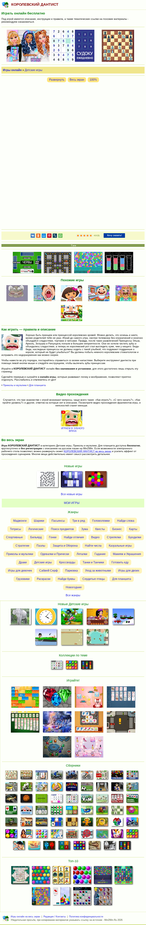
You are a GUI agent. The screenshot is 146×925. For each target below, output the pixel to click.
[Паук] (117, 799)
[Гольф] (132, 787)
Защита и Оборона (65, 545)
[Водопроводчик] (87, 834)
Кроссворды (67, 562)
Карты (133, 528)
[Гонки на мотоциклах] (56, 776)
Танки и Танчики (93, 562)
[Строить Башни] (71, 834)
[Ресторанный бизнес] (56, 787)
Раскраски (43, 578)
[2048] (71, 811)
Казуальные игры (120, 545)
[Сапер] (56, 666)
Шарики (39, 520)
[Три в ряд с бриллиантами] (79, 846)
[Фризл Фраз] (132, 811)
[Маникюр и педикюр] (117, 834)
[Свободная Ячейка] (11, 811)
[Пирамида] (26, 811)
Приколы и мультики (15, 385)
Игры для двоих (128, 570)
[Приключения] (109, 846)
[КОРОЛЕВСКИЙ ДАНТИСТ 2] (127, 293)
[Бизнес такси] (41, 822)
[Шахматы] (117, 811)
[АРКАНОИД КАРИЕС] (18, 293)
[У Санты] (41, 834)
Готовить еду (120, 562)
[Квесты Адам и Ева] (102, 822)
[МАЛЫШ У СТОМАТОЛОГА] (100, 293)
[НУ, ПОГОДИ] (72, 617)
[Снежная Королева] (56, 834)
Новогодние (74, 587)
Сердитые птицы (93, 578)
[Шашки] (71, 822)
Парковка (71, 570)
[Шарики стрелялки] (117, 776)
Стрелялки (114, 537)
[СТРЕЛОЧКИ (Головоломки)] (47, 480)
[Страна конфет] (11, 834)
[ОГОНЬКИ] (97, 638)
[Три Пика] (41, 811)
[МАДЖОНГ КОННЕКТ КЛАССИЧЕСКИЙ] (61, 876)
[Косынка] (132, 799)
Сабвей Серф (48, 570)
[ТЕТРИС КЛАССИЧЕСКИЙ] (61, 897)
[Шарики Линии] (132, 776)
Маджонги (20, 520)
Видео (95, 537)
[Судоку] (56, 799)
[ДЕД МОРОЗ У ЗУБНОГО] (73, 313)
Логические (35, 528)
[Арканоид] (71, 787)
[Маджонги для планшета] (41, 776)
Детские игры (33, 70)
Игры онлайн (12, 70)
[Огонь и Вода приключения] (49, 846)
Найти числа (93, 545)
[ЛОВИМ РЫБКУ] (46, 638)
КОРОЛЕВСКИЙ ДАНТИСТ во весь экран (87, 451)
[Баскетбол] (26, 799)
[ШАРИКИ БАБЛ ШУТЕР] (41, 876)
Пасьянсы (58, 520)
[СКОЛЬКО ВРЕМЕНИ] (46, 617)
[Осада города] (11, 822)
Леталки (82, 553)
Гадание (100, 553)
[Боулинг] (102, 787)
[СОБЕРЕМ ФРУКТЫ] (123, 617)
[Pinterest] (49, 236)
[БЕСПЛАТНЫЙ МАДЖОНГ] (20, 876)
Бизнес (117, 528)
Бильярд (36, 537)
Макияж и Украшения (127, 553)
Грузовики (23, 578)
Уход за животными (98, 570)
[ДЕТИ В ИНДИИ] (97, 617)
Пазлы (40, 545)
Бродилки (134, 537)
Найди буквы (66, 578)
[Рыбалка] (11, 799)
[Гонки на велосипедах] (87, 776)
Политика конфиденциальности (86, 916)
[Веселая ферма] (26, 787)
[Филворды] (102, 834)
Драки (23, 562)
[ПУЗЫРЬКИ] (82, 876)
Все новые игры (71, 494)
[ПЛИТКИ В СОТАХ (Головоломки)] (95, 480)
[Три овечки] (102, 799)
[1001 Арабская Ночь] (26, 834)
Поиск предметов (62, 528)
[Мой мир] (44, 236)
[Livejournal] (55, 236)
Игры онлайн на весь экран (25, 916)
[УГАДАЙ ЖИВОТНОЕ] (20, 617)
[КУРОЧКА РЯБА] (72, 638)
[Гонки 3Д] (11, 787)
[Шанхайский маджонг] (11, 776)
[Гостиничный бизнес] (41, 787)
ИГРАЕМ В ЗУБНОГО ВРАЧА (72, 429)
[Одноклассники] (38, 236)
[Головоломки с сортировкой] (87, 666)
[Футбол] (87, 787)
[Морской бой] (34, 846)
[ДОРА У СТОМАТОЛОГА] (73, 293)
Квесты (100, 528)
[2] (79, 236)
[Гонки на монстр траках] (71, 776)
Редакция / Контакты (54, 916)
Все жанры (73, 595)
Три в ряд (78, 520)
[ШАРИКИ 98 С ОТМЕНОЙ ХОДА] (82, 897)
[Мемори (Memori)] (56, 822)
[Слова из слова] (64, 846)
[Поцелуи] (19, 846)
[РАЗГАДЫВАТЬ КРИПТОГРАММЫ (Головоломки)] (71, 480)
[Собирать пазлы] (117, 822)
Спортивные (14, 537)
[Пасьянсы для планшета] (56, 811)
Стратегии (22, 545)
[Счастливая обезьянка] (87, 822)
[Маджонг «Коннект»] (26, 776)
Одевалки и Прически (54, 553)
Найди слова (125, 520)
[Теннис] (41, 799)
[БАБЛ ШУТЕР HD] (103, 876)
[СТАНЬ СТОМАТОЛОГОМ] (45, 293)
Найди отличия (74, 537)
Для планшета (37, 385)
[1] (78, 236)
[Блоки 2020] (71, 666)
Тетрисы (15, 528)
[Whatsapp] (60, 236)
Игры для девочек (20, 570)
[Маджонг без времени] (102, 776)
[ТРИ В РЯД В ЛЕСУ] (123, 876)
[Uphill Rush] (87, 811)
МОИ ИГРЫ (71, 502)
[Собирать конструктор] (132, 822)
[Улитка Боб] (102, 811)
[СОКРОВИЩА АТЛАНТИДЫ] (41, 897)
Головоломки (101, 520)
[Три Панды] (87, 799)
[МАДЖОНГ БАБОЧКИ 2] (103, 897)
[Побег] (94, 846)
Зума (84, 528)
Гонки (52, 537)
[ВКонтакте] (33, 236)
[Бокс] (117, 787)
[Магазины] (26, 822)
